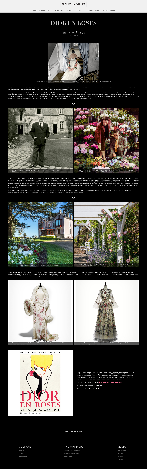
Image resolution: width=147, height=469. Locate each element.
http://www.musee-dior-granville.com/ (110, 382)
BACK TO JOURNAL (73, 432)
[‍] (122, 463)
